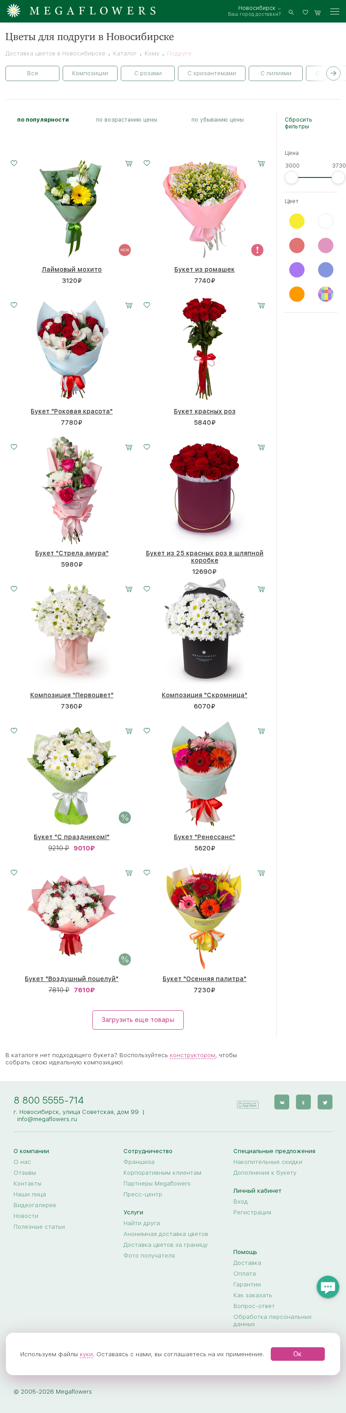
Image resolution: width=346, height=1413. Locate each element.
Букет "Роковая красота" (72, 411)
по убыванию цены (217, 119)
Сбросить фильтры (298, 123)
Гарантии (247, 1284)
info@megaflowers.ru (47, 1118)
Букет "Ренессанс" (204, 837)
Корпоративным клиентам (162, 1172)
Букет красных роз (205, 411)
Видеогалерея (35, 1205)
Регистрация (252, 1212)
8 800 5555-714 (49, 1100)
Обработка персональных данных (272, 1320)
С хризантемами (211, 73)
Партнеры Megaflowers (157, 1183)
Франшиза (139, 1161)
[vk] (281, 1102)
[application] (247, 1101)
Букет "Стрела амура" (72, 553)
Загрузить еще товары (138, 1020)
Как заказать (252, 1295)
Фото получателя (149, 1255)
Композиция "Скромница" (204, 695)
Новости (26, 1215)
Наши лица (30, 1194)
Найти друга (141, 1223)
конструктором (192, 1055)
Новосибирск (257, 8)
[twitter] (325, 1102)
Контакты (27, 1183)
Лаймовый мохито (71, 269)
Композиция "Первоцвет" (72, 695)
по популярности (43, 119)
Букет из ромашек (204, 269)
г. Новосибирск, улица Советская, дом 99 (76, 1111)
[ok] (303, 1102)
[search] (291, 11)
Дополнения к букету (264, 1172)
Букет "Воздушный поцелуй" (71, 978)
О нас (22, 1161)
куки (86, 1354)
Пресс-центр (142, 1194)
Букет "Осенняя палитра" (204, 978)
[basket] (317, 11)
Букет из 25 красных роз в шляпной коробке (205, 557)
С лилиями (275, 73)
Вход (240, 1201)
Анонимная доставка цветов (165, 1233)
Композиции (90, 73)
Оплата (244, 1273)
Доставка (247, 1262)
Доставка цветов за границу (165, 1244)
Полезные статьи (39, 1226)
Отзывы (25, 1172)
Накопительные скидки (267, 1161)
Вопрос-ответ (254, 1305)
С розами (148, 73)
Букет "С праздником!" (71, 837)
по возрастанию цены (126, 119)
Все (32, 73)
